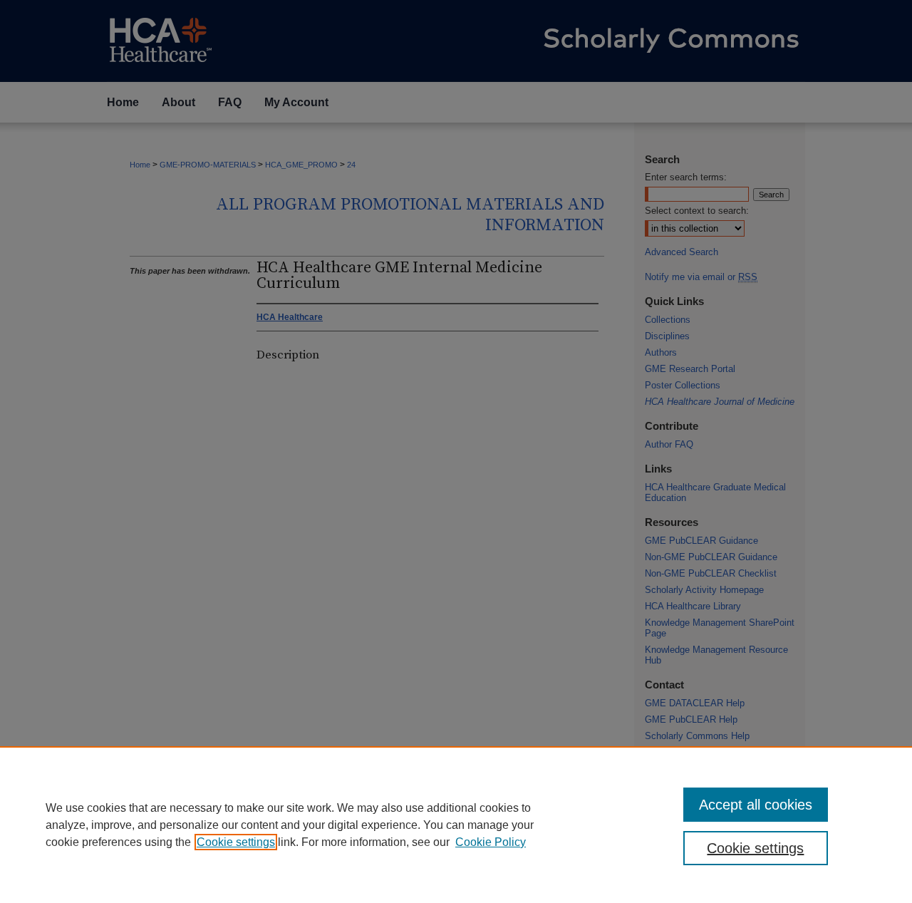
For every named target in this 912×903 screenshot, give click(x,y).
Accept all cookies (755, 804)
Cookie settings (236, 842)
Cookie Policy (490, 842)
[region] (456, 824)
